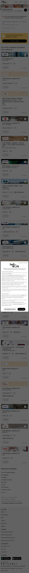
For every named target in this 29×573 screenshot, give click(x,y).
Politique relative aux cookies (6, 305)
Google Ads (22, 294)
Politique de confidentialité (18, 304)
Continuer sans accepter (22, 262)
